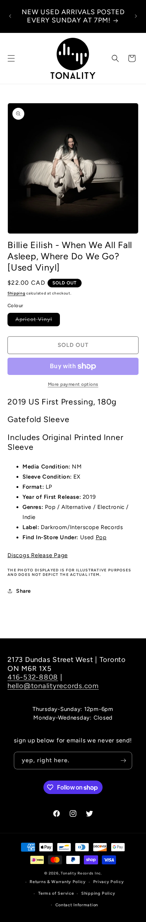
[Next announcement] (136, 16)
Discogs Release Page (37, 555)
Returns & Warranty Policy (58, 881)
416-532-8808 (32, 677)
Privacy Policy (108, 881)
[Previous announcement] (10, 16)
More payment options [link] (73, 384)
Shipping (16, 293)
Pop (101, 537)
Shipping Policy (98, 893)
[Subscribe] (123, 760)
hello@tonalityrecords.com (53, 685)
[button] (11, 58)
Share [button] (23, 591)
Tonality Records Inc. (81, 873)
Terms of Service (56, 893)
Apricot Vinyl (37, 321)
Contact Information (76, 905)
